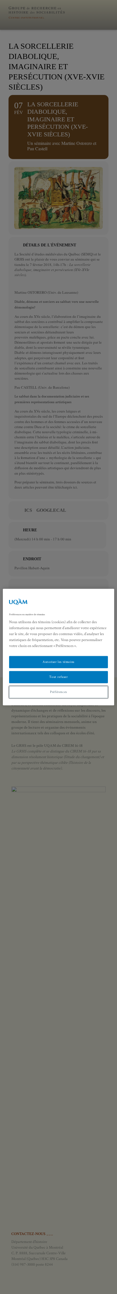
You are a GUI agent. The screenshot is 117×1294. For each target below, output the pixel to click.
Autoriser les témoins (58, 662)
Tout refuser (58, 677)
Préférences (58, 692)
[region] (58, 647)
